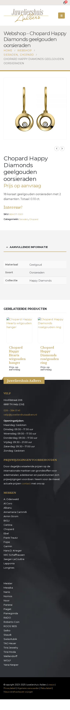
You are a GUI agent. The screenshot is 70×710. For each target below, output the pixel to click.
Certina (8, 524)
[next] (62, 148)
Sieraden (23, 219)
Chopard (33, 219)
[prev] (56, 148)
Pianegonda (11, 613)
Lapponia (9, 563)
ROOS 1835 (10, 626)
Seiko (7, 630)
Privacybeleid (10, 688)
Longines (9, 567)
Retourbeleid (46, 688)
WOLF (7, 660)
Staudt (7, 634)
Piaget (7, 609)
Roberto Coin (11, 621)
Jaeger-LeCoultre (14, 559)
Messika (8, 587)
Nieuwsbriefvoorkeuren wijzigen (18, 691)
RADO (7, 617)
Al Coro (8, 503)
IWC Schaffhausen (14, 554)
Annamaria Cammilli (15, 512)
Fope (7, 542)
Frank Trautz (11, 537)
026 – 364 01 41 (12, 410)
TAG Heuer (10, 643)
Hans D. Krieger (13, 550)
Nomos (8, 596)
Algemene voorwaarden (28, 688)
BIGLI (7, 520)
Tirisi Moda (10, 651)
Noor (7, 600)
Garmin (8, 546)
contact (26, 483)
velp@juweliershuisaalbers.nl (20, 414)
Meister (8, 583)
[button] (61, 15)
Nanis (7, 591)
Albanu (8, 507)
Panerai (8, 604)
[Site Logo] (26, 15)
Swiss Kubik (10, 639)
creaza (51, 684)
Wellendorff (10, 656)
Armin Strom (11, 516)
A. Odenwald (11, 499)
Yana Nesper (11, 664)
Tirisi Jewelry (11, 647)
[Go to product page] (19, 330)
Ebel (6, 533)
